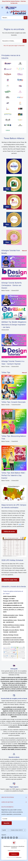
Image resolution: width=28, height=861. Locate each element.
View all (24, 250)
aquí (20, 524)
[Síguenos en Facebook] (2, 838)
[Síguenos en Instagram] (8, 838)
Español (4, 830)
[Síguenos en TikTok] (17, 838)
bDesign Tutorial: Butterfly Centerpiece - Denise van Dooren (11, 285)
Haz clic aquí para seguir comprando (14, 45)
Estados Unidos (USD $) (17, 830)
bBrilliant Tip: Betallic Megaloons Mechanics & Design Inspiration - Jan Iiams (13, 324)
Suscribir (6, 823)
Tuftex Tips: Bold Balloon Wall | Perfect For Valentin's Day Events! (13, 475)
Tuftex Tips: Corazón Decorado (13, 402)
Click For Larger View (10, 579)
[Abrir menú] (2, 7)
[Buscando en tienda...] (25, 41)
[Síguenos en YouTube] (14, 838)
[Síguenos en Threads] (5, 838)
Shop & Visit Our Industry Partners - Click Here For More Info (14, 2)
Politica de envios (9, 531)
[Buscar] (25, 17)
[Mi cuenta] (7, 12)
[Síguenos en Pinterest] (11, 838)
